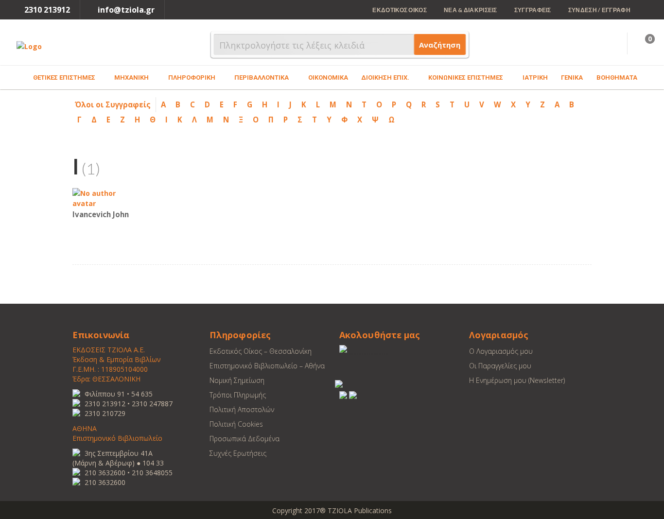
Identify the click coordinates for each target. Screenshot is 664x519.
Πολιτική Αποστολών (242, 409)
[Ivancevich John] (101, 197)
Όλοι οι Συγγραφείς (113, 104)
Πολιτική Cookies (236, 424)
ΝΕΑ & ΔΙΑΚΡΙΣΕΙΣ (470, 10)
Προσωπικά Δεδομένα (245, 438)
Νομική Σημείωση (237, 380)
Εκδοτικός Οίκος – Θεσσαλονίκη (261, 351)
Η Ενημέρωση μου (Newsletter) (517, 380)
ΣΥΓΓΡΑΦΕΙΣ (532, 10)
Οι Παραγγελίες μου (500, 365)
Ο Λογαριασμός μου (501, 351)
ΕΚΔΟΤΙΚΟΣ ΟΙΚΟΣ (399, 10)
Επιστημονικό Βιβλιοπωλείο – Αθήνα (267, 365)
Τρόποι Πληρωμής (238, 394)
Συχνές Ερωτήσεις (238, 453)
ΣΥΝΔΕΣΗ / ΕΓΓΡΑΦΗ (599, 10)
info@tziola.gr (126, 9)
